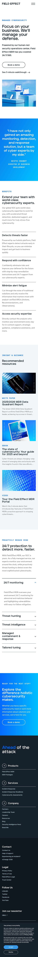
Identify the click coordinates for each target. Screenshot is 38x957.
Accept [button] (11, 947)
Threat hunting (11, 616)
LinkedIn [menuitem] (5, 891)
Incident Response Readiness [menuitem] (12, 792)
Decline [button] (11, 952)
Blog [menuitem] (3, 821)
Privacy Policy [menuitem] (7, 871)
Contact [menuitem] (7, 847)
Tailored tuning (11, 647)
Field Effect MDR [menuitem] (8, 771)
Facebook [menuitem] (5, 897)
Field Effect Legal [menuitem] (8, 877)
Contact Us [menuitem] (6, 850)
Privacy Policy (28, 934)
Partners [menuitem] (5, 809)
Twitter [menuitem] (4, 894)
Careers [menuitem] (5, 815)
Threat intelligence (13, 624)
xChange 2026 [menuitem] (7, 859)
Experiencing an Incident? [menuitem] (11, 856)
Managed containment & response (11, 636)
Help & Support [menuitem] (7, 853)
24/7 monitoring (13, 582)
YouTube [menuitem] (5, 900)
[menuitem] (19, 766)
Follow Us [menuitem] (7, 888)
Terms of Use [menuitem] (7, 874)
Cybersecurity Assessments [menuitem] (12, 795)
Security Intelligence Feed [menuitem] (11, 824)
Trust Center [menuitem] (6, 880)
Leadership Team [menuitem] (8, 812)
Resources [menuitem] (6, 818)
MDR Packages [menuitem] (7, 775)
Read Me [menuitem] (5, 827)
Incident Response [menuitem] (8, 789)
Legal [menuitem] (5, 867)
